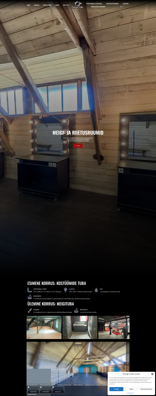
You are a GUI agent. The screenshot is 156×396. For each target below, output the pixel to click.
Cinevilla (36, 5)
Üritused (66, 5)
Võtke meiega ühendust (98, 7)
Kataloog (126, 4)
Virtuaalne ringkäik (112, 4)
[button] (152, 374)
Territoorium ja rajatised (94, 4)
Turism (57, 5)
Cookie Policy (130, 393)
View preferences (146, 389)
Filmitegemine (47, 5)
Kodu (28, 5)
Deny (131, 389)
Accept (116, 389)
